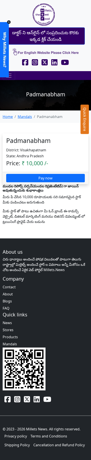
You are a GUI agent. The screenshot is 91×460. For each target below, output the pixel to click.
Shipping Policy (17, 445)
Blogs (7, 301)
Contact (9, 287)
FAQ (6, 308)
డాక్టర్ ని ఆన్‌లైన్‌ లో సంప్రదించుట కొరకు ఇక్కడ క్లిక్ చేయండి (45, 36)
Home (8, 116)
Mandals (25, 116)
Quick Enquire (84, 119)
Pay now (45, 178)
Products (10, 337)
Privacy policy (15, 436)
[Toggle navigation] (9, 75)
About (8, 294)
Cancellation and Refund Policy (59, 445)
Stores (8, 329)
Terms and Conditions (48, 436)
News (7, 322)
